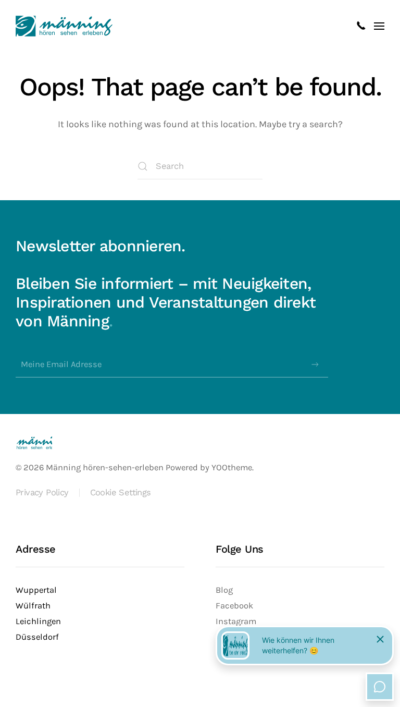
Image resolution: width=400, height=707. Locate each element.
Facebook (234, 606)
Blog (224, 590)
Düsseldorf (37, 637)
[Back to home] (64, 26)
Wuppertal (36, 590)
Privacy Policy (42, 492)
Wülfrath (33, 606)
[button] (379, 26)
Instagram (236, 621)
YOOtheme (231, 467)
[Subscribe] (315, 364)
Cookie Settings (120, 492)
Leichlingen (38, 621)
